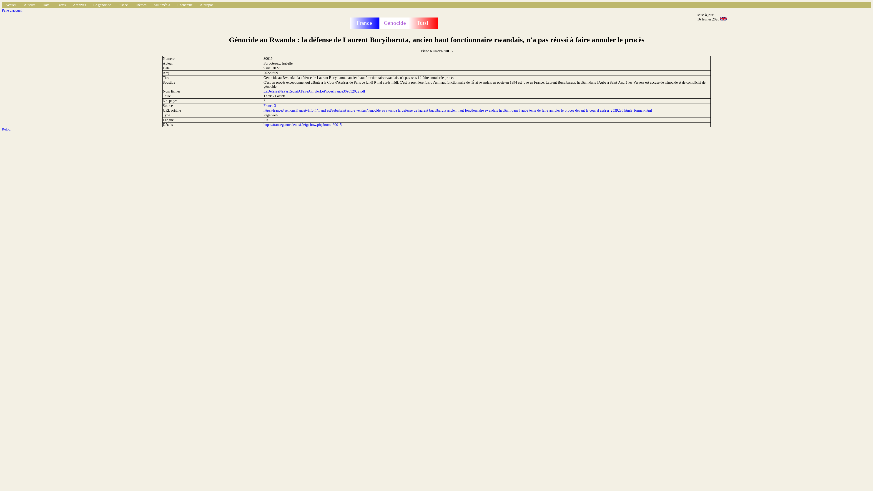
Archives (79, 5)
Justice (123, 5)
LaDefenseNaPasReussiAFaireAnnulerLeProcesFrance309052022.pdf (314, 91)
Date (46, 5)
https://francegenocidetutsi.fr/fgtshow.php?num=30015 (302, 125)
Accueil (11, 5)
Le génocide (102, 5)
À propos (206, 5)
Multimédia (162, 5)
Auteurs (29, 5)
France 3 (269, 106)
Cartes (61, 5)
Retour (7, 129)
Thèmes (140, 5)
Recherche (185, 5)
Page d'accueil (12, 10)
